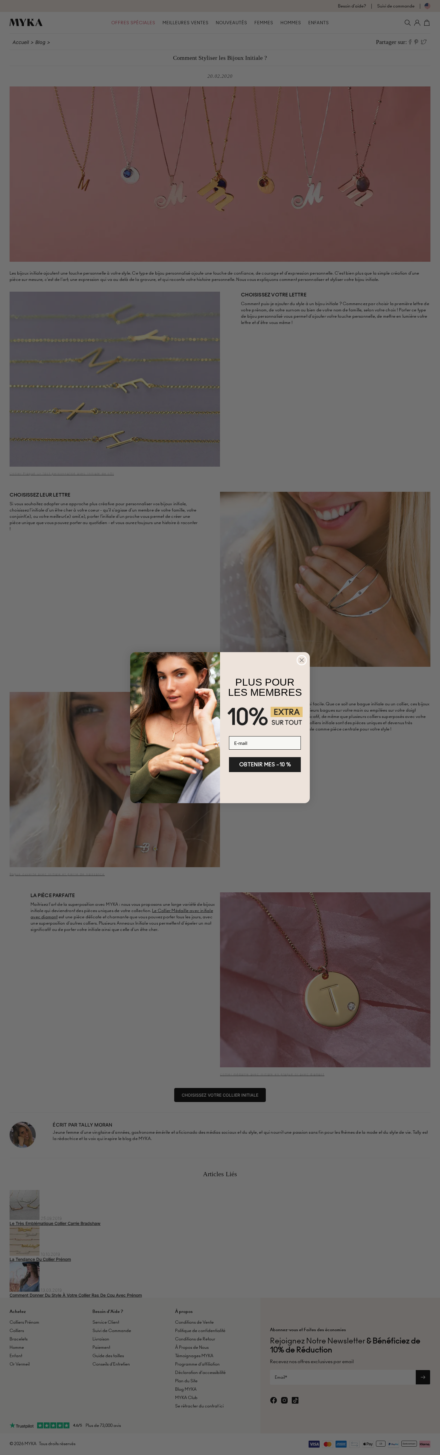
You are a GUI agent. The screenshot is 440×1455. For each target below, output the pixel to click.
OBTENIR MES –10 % (265, 764)
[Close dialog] (301, 660)
